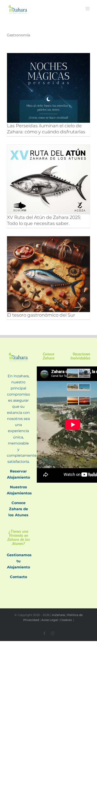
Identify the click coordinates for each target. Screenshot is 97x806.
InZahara (58, 615)
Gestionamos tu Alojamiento (19, 561)
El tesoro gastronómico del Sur (41, 315)
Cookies (66, 620)
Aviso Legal (49, 620)
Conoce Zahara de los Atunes (18, 509)
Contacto (18, 577)
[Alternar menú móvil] (87, 8)
